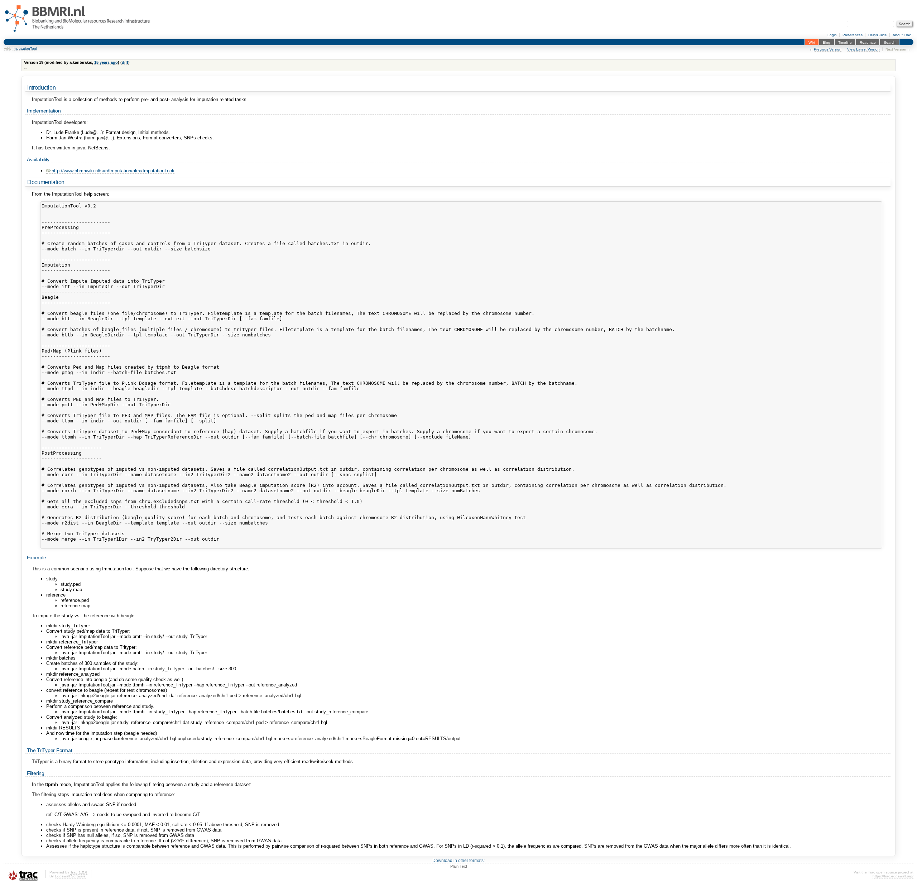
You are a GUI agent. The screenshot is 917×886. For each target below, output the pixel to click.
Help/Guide (877, 35)
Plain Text (458, 866)
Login (832, 35)
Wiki (811, 42)
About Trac (902, 35)
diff (125, 62)
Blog (826, 42)
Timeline (845, 42)
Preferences (852, 35)
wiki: (7, 49)
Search (890, 42)
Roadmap (868, 42)
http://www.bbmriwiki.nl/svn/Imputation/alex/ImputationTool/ (113, 170)
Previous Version (827, 49)
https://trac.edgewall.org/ (893, 876)
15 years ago (106, 62)
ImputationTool (25, 49)
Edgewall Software (70, 876)
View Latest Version (863, 49)
